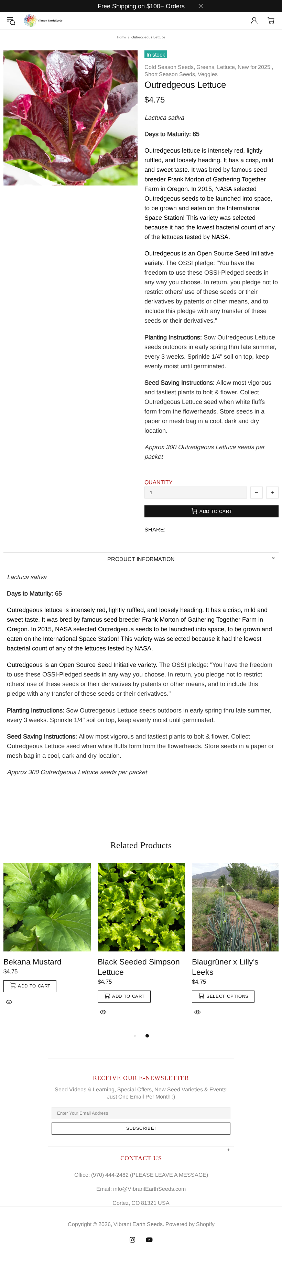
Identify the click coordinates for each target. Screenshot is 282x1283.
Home (121, 37)
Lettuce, (226, 67)
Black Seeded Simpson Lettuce (139, 966)
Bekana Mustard (32, 961)
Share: (154, 529)
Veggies (208, 74)
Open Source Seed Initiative (235, 253)
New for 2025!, (255, 67)
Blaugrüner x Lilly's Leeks (225, 966)
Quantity (158, 482)
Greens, (206, 67)
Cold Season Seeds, (169, 67)
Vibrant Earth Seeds (43, 20)
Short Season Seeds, (170, 74)
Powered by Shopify (190, 1224)
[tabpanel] (47, 942)
